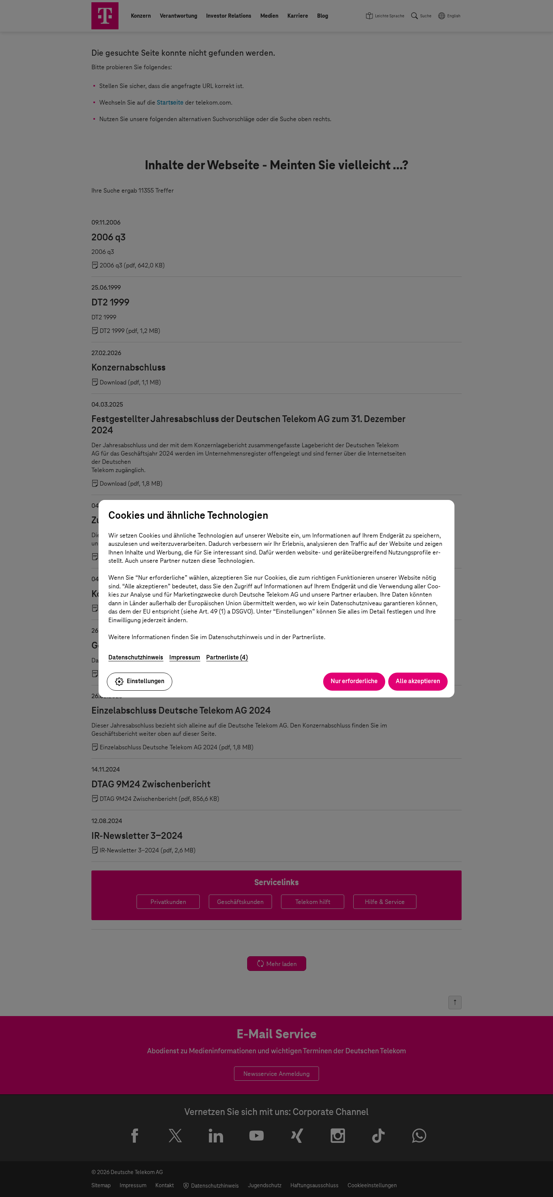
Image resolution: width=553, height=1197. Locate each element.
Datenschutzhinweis (135, 657)
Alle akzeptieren (418, 681)
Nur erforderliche (354, 681)
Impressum (184, 657)
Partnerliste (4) (227, 657)
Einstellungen (145, 681)
